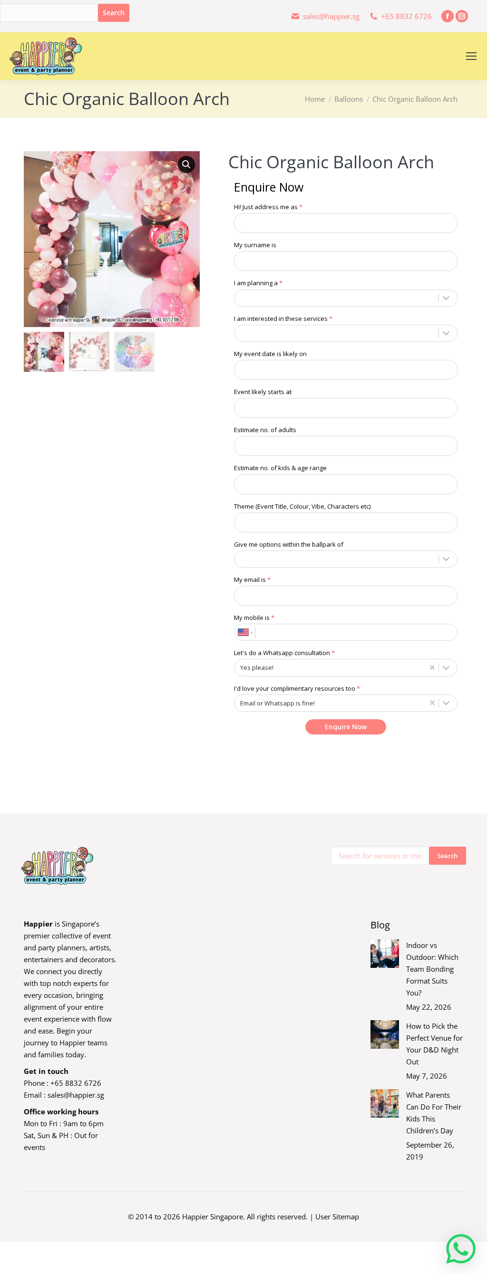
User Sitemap (337, 1216)
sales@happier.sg (76, 1095)
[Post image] (384, 953)
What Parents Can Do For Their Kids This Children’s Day (433, 1112)
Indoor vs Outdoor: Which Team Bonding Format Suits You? (432, 968)
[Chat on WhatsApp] (461, 1249)
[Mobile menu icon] (471, 56)
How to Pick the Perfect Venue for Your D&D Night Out (434, 1043)
